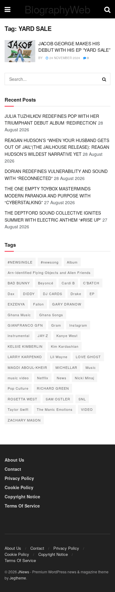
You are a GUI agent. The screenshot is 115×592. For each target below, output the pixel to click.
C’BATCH (91, 282)
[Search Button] (104, 79)
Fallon (38, 304)
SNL (82, 398)
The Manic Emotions (55, 409)
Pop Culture (18, 388)
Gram (56, 325)
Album (72, 262)
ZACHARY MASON (24, 420)
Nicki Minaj (84, 377)
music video (18, 377)
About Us (14, 460)
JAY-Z (43, 335)
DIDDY (29, 293)
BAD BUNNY (19, 282)
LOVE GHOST (88, 356)
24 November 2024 (64, 58)
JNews (23, 571)
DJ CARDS (52, 293)
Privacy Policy (19, 478)
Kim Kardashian (65, 346)
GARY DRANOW (66, 304)
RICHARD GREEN (53, 388)
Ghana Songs (51, 314)
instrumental (18, 335)
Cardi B (68, 282)
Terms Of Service (22, 506)
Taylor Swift (18, 409)
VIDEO (87, 409)
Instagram (78, 325)
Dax (11, 293)
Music (91, 367)
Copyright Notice (22, 496)
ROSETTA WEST (22, 398)
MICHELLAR (66, 367)
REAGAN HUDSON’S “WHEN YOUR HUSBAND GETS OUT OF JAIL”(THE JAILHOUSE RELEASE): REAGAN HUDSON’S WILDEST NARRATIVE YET (57, 147)
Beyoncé (45, 282)
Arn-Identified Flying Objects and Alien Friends (49, 272)
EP (92, 293)
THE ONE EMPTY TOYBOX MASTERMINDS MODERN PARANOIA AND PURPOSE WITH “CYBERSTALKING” (47, 195)
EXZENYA (16, 304)
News (62, 377)
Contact (13, 469)
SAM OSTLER (58, 398)
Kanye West (67, 335)
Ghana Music (19, 314)
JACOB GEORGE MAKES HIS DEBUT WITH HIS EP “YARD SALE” (74, 46)
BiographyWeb (57, 9)
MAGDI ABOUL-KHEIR (27, 367)
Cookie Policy (19, 487)
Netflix (42, 377)
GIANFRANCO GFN (25, 325)
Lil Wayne (58, 356)
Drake (76, 293)
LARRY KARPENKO (25, 356)
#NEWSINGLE (20, 262)
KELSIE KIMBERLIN (25, 346)
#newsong (50, 262)
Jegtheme (18, 577)
